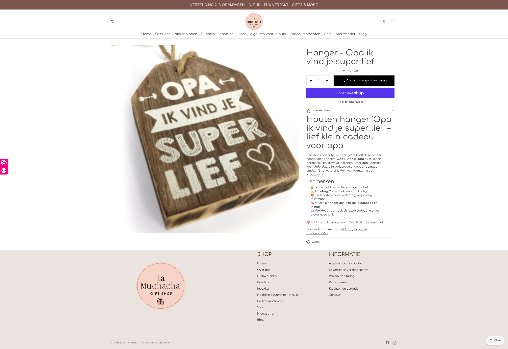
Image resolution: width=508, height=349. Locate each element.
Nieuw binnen (267, 276)
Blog (260, 319)
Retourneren (338, 282)
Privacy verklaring (341, 276)
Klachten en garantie (344, 288)
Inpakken (263, 288)
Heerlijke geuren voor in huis (277, 294)
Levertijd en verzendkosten (348, 269)
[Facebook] (387, 342)
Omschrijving (321, 110)
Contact (334, 294)
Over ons (263, 269)
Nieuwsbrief (265, 313)
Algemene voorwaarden (346, 263)
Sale (260, 307)
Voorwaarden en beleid (155, 342)
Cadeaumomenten (270, 301)
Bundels (263, 282)
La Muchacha (128, 342)
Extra (315, 241)
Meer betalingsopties (350, 102)
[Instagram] (394, 342)
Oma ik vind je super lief (365, 222)
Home (261, 263)
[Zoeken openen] (112, 21)
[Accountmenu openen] (383, 21)
